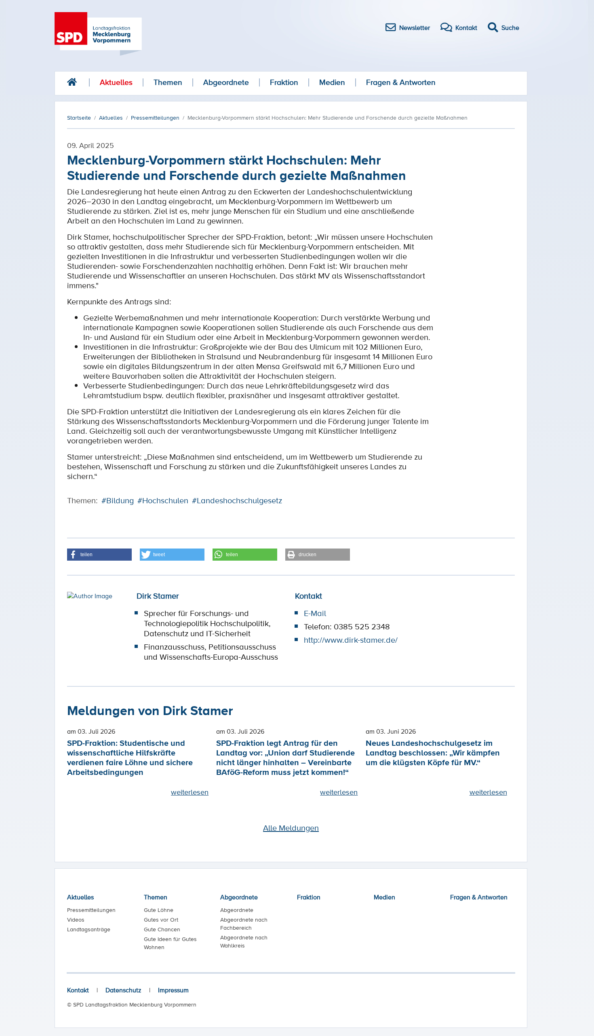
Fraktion (284, 82)
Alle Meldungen (291, 827)
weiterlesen (190, 792)
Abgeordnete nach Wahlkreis (244, 941)
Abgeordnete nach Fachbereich (244, 924)
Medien (332, 82)
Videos (75, 920)
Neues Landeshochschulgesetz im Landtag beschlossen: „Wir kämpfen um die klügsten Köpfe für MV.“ (433, 752)
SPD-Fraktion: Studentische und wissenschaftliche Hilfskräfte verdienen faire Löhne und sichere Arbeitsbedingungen (130, 757)
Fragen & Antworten (401, 82)
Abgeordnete (226, 82)
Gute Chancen (162, 929)
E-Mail (315, 613)
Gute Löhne (158, 910)
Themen (168, 82)
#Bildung (117, 500)
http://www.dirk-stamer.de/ (351, 640)
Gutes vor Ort (161, 920)
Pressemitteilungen (91, 910)
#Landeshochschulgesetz (237, 500)
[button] (99, 555)
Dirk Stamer (158, 595)
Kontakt (78, 989)
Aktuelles (116, 82)
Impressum (173, 989)
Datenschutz (123, 989)
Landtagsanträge (88, 929)
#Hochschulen (162, 500)
